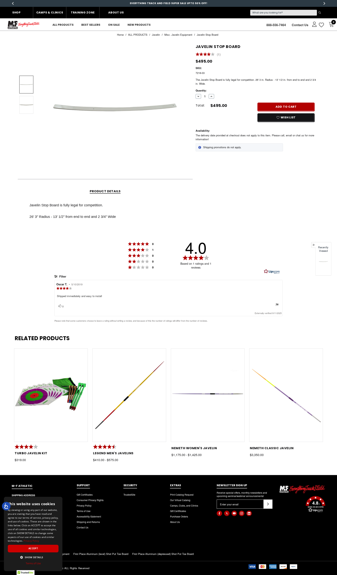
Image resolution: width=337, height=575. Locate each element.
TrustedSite (129, 494)
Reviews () (208, 55)
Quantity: (201, 90)
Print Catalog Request (181, 494)
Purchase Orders (179, 516)
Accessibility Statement (89, 516)
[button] (302, 504)
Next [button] (324, 3)
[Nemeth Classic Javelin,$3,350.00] (286, 395)
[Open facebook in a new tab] (219, 513)
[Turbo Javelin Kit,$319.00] (51, 395)
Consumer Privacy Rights (90, 500)
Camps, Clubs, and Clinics (184, 505)
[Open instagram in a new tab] (241, 513)
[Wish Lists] (321, 25)
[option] (323, 265)
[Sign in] (312, 24)
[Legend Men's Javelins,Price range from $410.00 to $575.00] (129, 395)
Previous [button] (13, 3)
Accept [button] (33, 548)
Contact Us (300, 25)
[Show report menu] (277, 305)
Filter (62, 276)
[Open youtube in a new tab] (234, 513)
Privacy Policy (84, 505)
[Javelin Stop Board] (323, 261)
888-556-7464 (276, 25)
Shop (16, 12)
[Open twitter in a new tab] (227, 513)
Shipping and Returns (88, 522)
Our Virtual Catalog (180, 500)
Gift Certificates (85, 494)
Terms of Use (83, 511)
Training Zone (83, 12)
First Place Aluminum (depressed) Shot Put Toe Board (163, 554)
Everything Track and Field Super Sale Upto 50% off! (168, 3)
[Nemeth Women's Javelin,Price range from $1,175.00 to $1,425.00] (208, 395)
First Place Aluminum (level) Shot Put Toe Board (100, 554)
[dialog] (33, 534)
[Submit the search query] (319, 12)
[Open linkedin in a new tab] (249, 513)
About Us (116, 12)
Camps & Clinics (49, 12)
